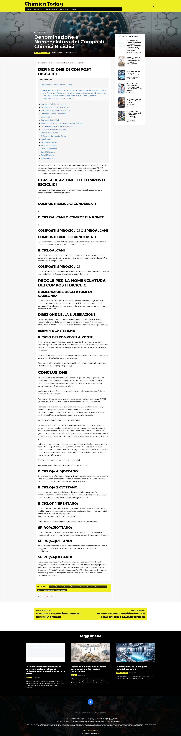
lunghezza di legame (46, 590)
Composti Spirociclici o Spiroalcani (55, 110)
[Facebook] (38, 596)
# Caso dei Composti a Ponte (53, 136)
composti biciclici (86, 586)
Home (36, 33)
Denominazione (100, 586)
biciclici (59, 586)
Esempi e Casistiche (49, 133)
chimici (66, 586)
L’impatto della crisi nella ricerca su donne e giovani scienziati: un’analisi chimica (134, 87)
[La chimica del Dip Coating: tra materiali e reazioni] (121, 75)
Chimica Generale (132, 92)
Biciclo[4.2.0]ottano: (49, 146)
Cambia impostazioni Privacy (90, 730)
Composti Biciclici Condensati (53, 104)
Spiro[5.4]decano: (48, 158)
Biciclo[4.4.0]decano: (49, 142)
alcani (52, 586)
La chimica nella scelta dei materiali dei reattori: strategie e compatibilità (134, 115)
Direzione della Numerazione (53, 130)
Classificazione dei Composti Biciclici (56, 85)
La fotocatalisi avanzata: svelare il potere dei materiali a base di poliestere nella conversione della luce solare (45, 670)
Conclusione (46, 139)
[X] (43, 596)
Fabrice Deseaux (70, 52)
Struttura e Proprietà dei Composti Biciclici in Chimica (58, 615)
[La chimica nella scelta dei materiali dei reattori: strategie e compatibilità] (121, 116)
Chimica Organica (44, 33)
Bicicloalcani (46, 117)
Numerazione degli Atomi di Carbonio (57, 126)
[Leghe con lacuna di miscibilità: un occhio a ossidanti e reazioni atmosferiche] (121, 61)
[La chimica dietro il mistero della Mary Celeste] (121, 102)
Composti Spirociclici (50, 120)
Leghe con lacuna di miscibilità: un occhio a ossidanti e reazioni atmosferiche (133, 60)
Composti (129, 66)
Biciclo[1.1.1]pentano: (49, 149)
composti (74, 586)
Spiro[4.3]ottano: (48, 152)
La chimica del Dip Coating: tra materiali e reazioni (134, 73)
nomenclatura (61, 590)
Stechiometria (131, 104)
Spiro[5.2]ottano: (47, 155)
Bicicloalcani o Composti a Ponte (55, 107)
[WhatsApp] (51, 596)
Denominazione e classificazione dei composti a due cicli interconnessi (121, 615)
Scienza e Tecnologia (133, 77)
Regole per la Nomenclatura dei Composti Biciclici (62, 123)
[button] (153, 6)
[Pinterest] (47, 596)
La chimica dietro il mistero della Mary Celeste (134, 100)
